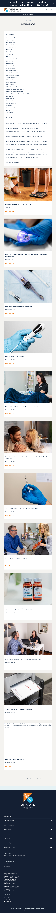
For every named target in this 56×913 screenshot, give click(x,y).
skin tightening (10, 144)
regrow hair (22, 136)
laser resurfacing (43, 144)
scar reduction (18, 126)
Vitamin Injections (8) (11, 82)
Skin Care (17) (9, 96)
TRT (17, 154)
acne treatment (10, 139)
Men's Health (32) (10, 105)
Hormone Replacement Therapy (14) (14, 91)
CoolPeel (26, 139)
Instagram (8, 897)
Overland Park (26, 126)
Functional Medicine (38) (12, 107)
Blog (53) (8, 110)
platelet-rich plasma (37, 131)
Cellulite (47, 152)
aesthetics (15, 146)
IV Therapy (39, 146)
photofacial (22, 141)
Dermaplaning (16, 128)
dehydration (9, 149)
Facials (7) (8, 51)
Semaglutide (9, 126)
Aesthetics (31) (9, 100)
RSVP (39, 5)
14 (37, 778)
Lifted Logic (33, 910)
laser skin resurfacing (32, 144)
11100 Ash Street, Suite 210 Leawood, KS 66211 (14, 855)
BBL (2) (7, 56)
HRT (17, 157)
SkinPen (36, 128)
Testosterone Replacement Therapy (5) (15, 89)
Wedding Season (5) (11, 37)
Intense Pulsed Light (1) (11, 58)
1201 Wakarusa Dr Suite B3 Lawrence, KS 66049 (15, 863)
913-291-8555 (7, 858)
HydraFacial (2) (9, 49)
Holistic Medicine (25, 120)
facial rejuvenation (11, 123)
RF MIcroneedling (10, 154)
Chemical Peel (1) (10, 65)
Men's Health (21, 152)
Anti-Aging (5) (9, 54)
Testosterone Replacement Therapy (28, 154)
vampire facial (19, 139)
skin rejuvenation (20, 144)
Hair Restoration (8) (10, 63)
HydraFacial (18, 133)
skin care (8, 146)
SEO (28, 910)
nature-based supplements (13, 131)
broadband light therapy (32, 141)
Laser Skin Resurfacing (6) (12, 75)
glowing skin (34, 126)
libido (39, 154)
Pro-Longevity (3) (10, 40)
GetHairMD (29, 136)
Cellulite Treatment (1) (11, 86)
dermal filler (39, 120)
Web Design (23, 910)
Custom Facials (10, 133)
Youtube (8, 899)
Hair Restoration (37, 136)
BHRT (37, 157)
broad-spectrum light (12, 141)
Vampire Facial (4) (10, 68)
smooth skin (22, 146)
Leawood (8, 162)
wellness (17, 120)
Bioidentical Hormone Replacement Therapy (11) (17, 93)
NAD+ (22, 149)
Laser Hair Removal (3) (11, 77)
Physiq (32, 120)
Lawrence (12, 157)
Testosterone (15, 162)
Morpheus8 (30, 128)
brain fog (44, 154)
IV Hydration (17, 149)
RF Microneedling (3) (11, 47)
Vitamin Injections (29, 149)
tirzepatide (44, 123)
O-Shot (32, 152)
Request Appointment (28, 14)
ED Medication (38, 149)
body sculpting (10, 120)
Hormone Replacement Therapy (27, 157)
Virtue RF (23, 128)
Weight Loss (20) (10, 98)
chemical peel (33, 139)
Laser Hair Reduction (43, 139)
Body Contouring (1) (10, 42)
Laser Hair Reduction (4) (12, 72)
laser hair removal (31, 146)
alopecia (39, 133)
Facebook (8, 901)
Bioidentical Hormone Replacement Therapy (29, 123)
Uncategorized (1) (10, 112)
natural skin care (25, 131)
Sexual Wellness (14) (11, 84)
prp (44, 131)
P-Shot (27, 152)
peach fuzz (9, 128)
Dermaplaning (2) (10, 44)
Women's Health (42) (11, 103)
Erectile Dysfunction (11, 152)
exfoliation (42, 126)
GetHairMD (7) (9, 61)
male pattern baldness (12, 136)
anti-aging (45, 141)
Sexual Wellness (39, 152)
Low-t (7, 157)
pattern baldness (31, 133)
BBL (41, 141)
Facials (24, 133)
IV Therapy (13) (9, 79)
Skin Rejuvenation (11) (11, 70)
